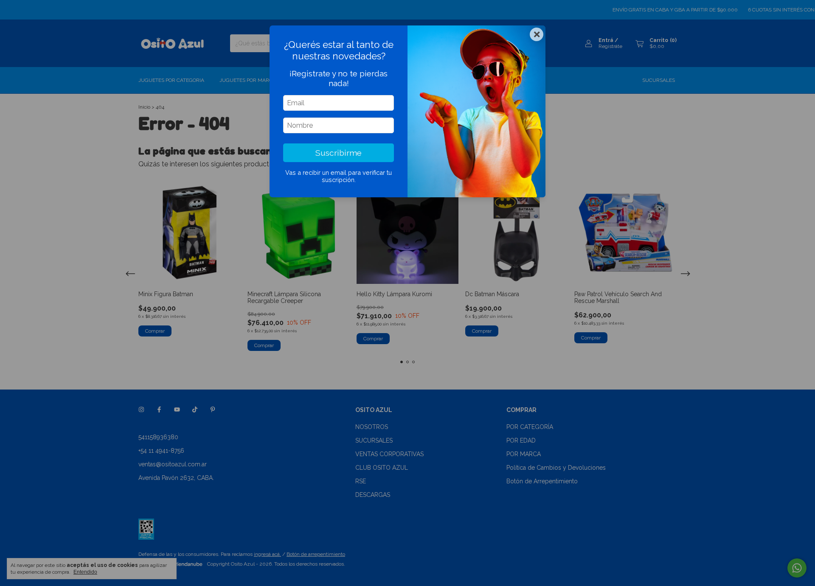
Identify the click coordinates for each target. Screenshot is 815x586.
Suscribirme (338, 152)
